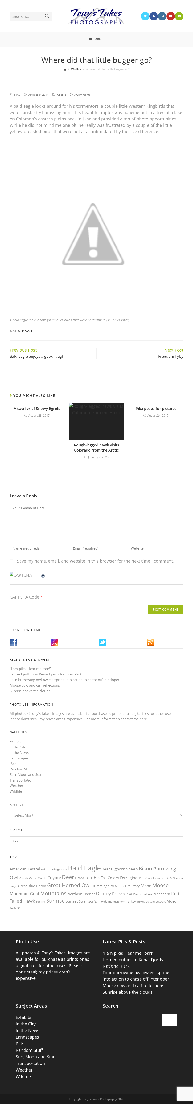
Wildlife (61, 95)
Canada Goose (28, 878)
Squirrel (40, 901)
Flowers (158, 878)
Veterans (161, 901)
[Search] (169, 1020)
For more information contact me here (115, 718)
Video (171, 901)
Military (133, 885)
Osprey (103, 893)
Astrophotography (54, 869)
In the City (18, 747)
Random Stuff (21, 769)
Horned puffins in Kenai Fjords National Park (46, 674)
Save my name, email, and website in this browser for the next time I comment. (95, 561)
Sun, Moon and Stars (26, 774)
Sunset (72, 901)
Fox (168, 877)
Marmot (120, 886)
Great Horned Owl (69, 885)
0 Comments (82, 95)
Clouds (42, 878)
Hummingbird (103, 886)
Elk (97, 877)
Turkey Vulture (146, 901)
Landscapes (19, 758)
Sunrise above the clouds (30, 690)
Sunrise (55, 900)
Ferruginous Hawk (136, 877)
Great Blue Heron (32, 886)
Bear (106, 869)
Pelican (118, 893)
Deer (68, 877)
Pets (13, 763)
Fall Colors (110, 877)
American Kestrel (25, 869)
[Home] (65, 69)
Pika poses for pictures (156, 408)
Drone (80, 878)
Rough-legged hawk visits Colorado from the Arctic (96, 447)
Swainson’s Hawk (93, 901)
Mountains (53, 893)
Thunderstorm (116, 901)
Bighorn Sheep (124, 869)
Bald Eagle (24, 331)
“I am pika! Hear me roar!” (30, 668)
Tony (17, 95)
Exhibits (16, 741)
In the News (19, 752)
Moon (146, 885)
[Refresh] (43, 575)
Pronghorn (161, 893)
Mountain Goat (24, 893)
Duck (89, 878)
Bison (145, 868)
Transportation (21, 780)
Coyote (54, 877)
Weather (16, 785)
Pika (129, 894)
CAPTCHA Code (24, 597)
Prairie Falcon (142, 894)
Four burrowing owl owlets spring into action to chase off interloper (64, 679)
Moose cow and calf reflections (35, 685)
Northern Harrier (81, 893)
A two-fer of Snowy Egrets (37, 408)
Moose (160, 885)
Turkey (131, 901)
